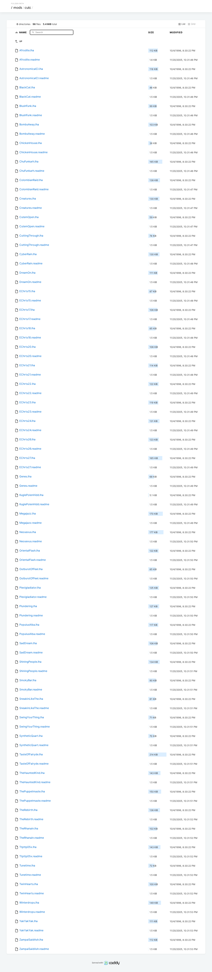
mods (17, 7)
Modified (176, 32)
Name (23, 32)
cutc (28, 7)
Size (151, 32)
